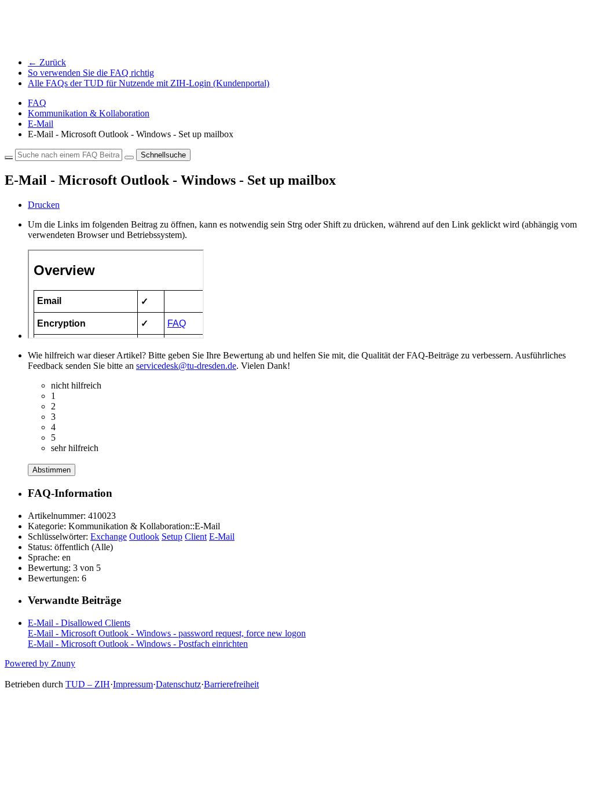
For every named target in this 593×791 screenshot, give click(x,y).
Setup (172, 536)
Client (196, 536)
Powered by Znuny (40, 663)
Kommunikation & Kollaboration (88, 113)
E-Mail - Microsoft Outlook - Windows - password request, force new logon (167, 633)
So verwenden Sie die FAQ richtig (91, 73)
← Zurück (47, 62)
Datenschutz (178, 684)
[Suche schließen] (9, 157)
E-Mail (40, 124)
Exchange (108, 536)
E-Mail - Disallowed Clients (79, 623)
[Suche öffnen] (129, 157)
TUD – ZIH (87, 684)
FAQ (37, 103)
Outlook (144, 536)
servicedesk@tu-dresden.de (186, 366)
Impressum (133, 684)
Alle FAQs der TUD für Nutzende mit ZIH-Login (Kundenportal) (148, 83)
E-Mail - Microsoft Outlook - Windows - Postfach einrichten (138, 644)
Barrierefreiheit (231, 684)
